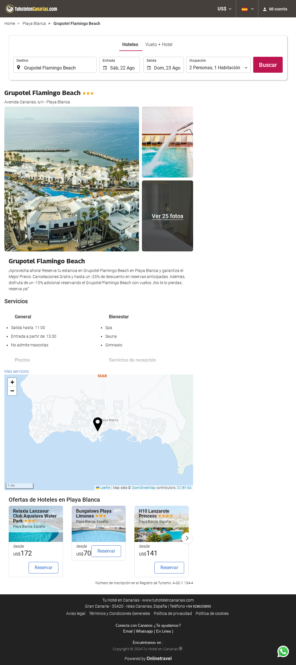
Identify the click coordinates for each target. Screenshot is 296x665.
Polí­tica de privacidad (173, 613)
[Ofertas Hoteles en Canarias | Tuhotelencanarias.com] (32, 8)
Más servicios (16, 371)
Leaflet (104, 488)
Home (9, 23)
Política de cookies (212, 613)
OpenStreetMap (144, 488)
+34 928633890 (198, 606)
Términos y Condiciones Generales (119, 613)
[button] (224, 8)
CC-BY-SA (184, 488)
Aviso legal (75, 613)
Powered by (148, 658)
